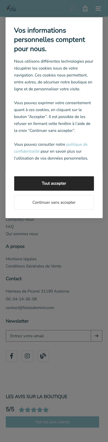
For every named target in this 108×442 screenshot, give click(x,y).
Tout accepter (54, 183)
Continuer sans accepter (53, 202)
